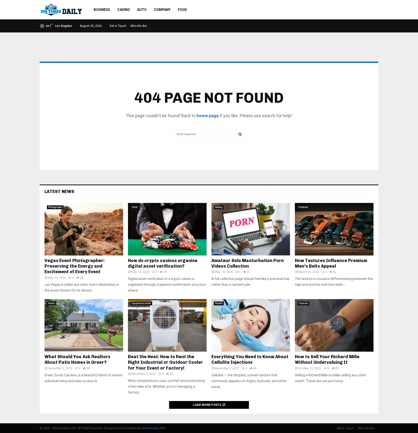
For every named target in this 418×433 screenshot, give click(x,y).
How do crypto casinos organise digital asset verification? (162, 263)
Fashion (303, 207)
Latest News (59, 191)
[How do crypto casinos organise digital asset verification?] (167, 229)
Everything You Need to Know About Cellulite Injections (249, 359)
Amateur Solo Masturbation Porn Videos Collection (247, 263)
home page (207, 115)
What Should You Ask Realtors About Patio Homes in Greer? (77, 359)
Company (162, 10)
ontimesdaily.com (153, 428)
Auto (142, 10)
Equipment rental (141, 303)
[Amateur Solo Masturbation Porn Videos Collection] (250, 229)
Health (219, 303)
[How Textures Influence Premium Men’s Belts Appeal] (334, 229)
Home (51, 303)
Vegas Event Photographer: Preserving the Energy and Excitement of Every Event (74, 266)
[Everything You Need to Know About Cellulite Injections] (250, 325)
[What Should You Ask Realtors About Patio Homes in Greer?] (84, 325)
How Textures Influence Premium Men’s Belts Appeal (331, 263)
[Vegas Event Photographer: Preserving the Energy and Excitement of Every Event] (84, 229)
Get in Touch (118, 26)
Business (102, 10)
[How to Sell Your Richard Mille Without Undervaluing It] (334, 325)
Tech (134, 207)
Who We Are (138, 26)
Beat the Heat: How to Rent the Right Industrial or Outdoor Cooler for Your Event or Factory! (165, 362)
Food (182, 10)
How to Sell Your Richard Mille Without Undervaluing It (327, 359)
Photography (55, 207)
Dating (218, 207)
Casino (123, 10)
